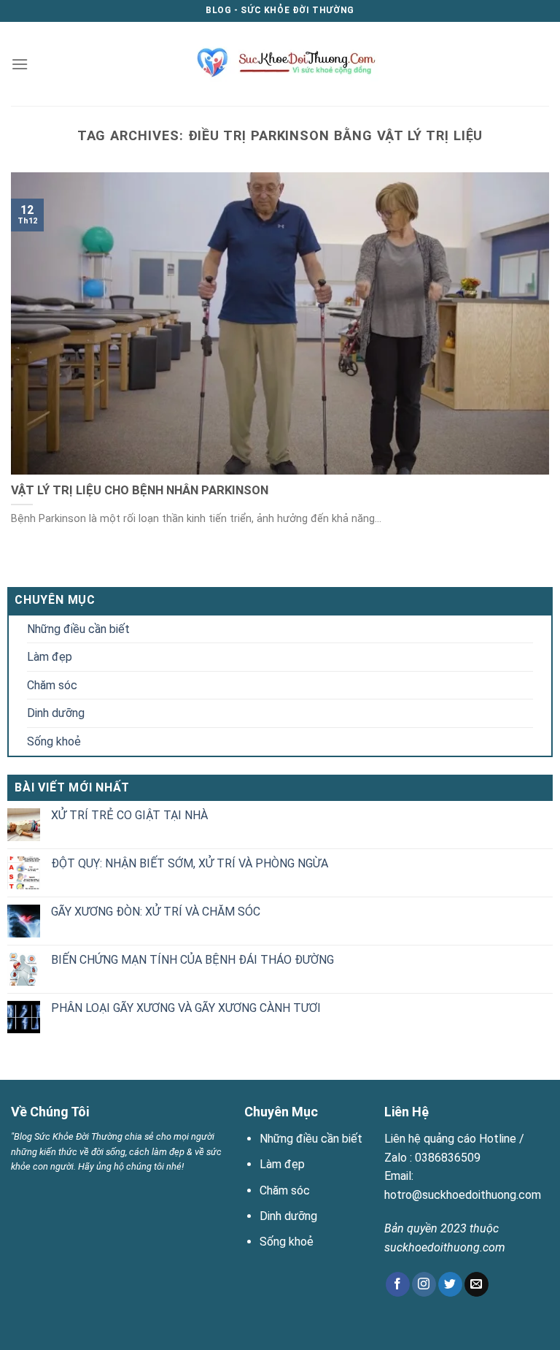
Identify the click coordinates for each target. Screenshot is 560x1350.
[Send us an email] (476, 1284)
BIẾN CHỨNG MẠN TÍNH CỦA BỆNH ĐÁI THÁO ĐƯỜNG (192, 960)
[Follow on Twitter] (450, 1284)
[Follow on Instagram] (424, 1284)
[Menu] (19, 64)
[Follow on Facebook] (398, 1284)
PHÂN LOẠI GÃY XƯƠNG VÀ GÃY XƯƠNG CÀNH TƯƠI (186, 1008)
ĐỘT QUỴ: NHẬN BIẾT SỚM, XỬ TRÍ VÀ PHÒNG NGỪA (189, 863)
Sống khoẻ (54, 741)
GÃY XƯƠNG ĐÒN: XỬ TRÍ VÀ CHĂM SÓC (155, 911)
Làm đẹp (49, 657)
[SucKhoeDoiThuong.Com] (280, 63)
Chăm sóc (52, 685)
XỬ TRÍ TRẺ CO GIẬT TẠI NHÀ (129, 815)
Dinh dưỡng (56, 713)
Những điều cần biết (78, 629)
